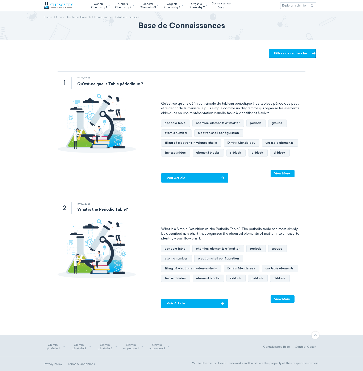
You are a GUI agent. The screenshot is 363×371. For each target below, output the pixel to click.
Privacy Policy (53, 364)
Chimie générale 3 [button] (105, 346)
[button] (100, 5)
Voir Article (176, 178)
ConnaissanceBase (221, 5)
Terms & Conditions (81, 364)
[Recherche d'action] (312, 5)
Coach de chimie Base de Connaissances (84, 17)
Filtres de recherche (290, 53)
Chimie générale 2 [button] (79, 346)
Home (48, 17)
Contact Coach (305, 347)
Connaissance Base (276, 347)
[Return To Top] (315, 335)
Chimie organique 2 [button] (157, 346)
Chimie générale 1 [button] (53, 346)
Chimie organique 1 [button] (131, 346)
